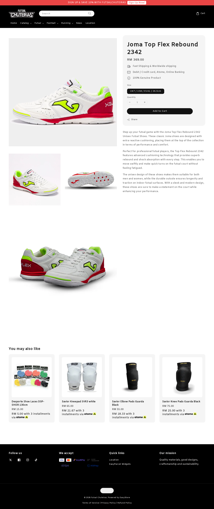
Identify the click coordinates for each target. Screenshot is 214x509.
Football (51, 23)
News (79, 23)
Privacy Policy (108, 503)
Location (90, 23)
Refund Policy (124, 503)
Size (129, 85)
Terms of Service (90, 503)
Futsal (38, 23)
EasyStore (125, 497)
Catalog (24, 23)
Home (13, 23)
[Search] (89, 13)
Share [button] (134, 119)
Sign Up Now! (137, 2)
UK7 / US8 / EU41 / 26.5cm (145, 91)
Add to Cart (160, 111)
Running (65, 23)
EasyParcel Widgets (120, 464)
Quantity (131, 97)
